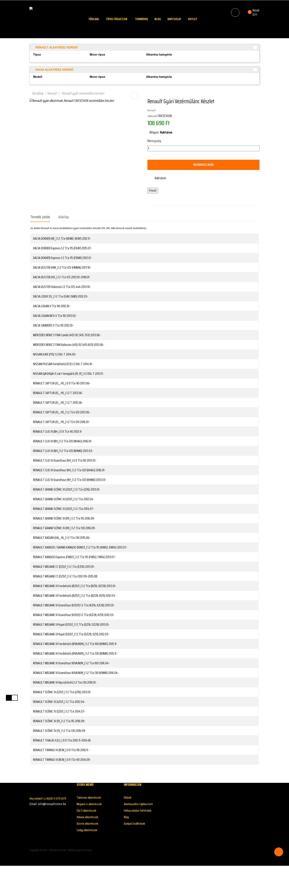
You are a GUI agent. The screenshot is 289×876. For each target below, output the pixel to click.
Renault (151, 110)
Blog (126, 817)
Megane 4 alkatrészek (89, 804)
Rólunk (127, 797)
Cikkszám (152, 116)
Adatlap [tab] (63, 217)
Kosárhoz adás (203, 164)
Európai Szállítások (134, 823)
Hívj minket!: (47, 798)
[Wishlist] (243, 12)
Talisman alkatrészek (89, 797)
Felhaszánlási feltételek (137, 810)
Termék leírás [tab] (40, 217)
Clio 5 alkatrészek (86, 810)
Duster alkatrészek (87, 823)
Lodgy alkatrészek (87, 830)
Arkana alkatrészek (87, 817)
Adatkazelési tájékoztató (138, 804)
